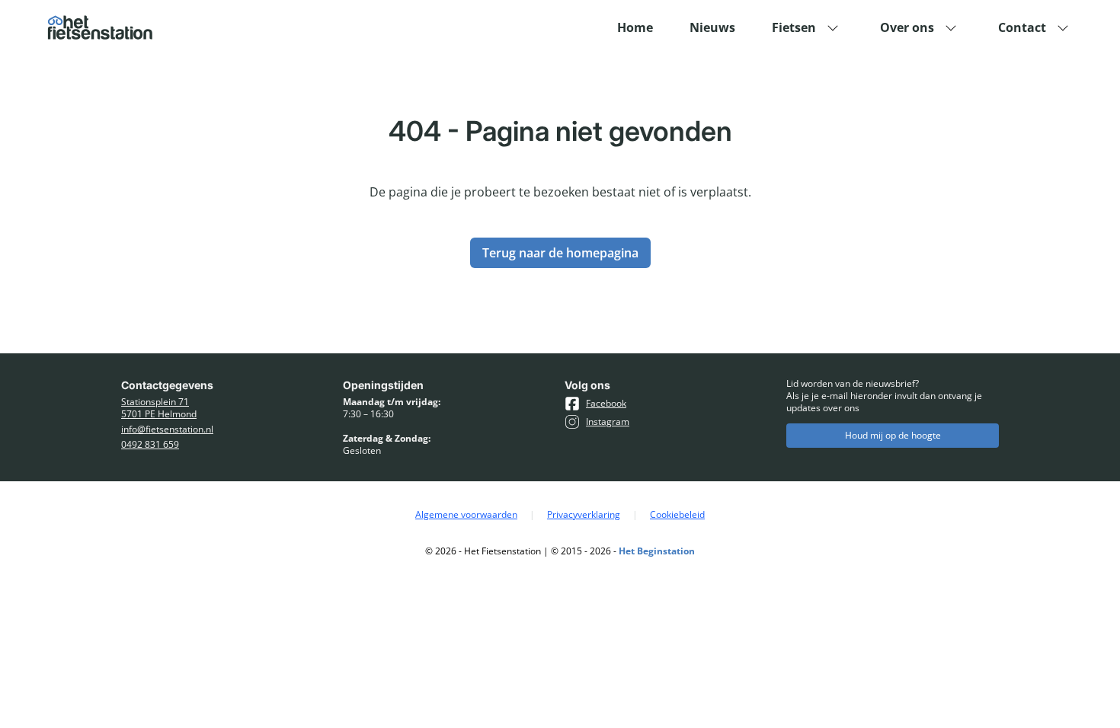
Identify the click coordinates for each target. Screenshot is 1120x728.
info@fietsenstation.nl (167, 429)
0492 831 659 (150, 445)
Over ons (907, 27)
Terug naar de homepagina (560, 252)
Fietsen (794, 27)
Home (635, 27)
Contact (1022, 27)
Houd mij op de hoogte (893, 435)
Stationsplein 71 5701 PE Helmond (159, 408)
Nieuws (712, 27)
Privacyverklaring (583, 515)
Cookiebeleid (677, 515)
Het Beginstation (657, 550)
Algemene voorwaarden (466, 515)
